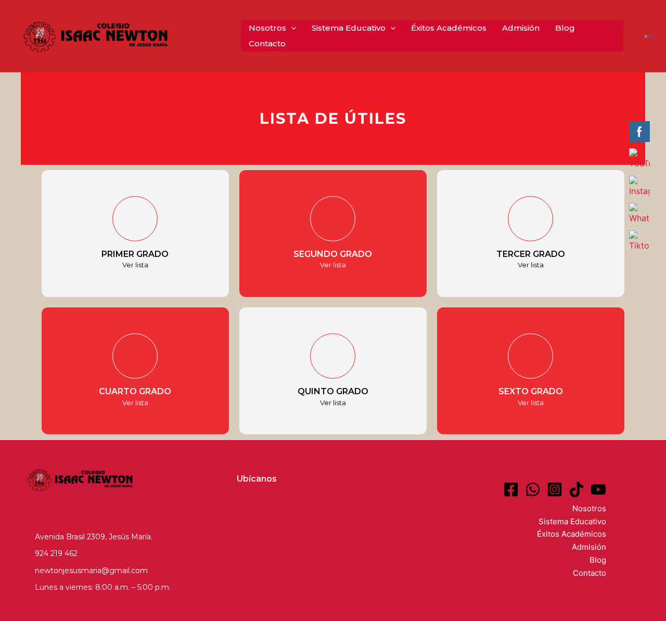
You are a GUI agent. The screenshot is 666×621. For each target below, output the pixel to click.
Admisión (521, 28)
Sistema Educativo (349, 28)
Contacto (267, 43)
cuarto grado (135, 391)
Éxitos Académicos (448, 28)
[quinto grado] (332, 356)
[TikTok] (576, 489)
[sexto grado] (530, 356)
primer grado (135, 254)
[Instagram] (554, 489)
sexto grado (530, 391)
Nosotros (267, 28)
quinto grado (333, 391)
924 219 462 (56, 553)
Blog (565, 28)
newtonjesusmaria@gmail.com (91, 570)
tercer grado (530, 254)
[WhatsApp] (533, 489)
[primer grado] (135, 218)
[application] (291, 28)
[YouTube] (598, 489)
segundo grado (332, 254)
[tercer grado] (530, 218)
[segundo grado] (332, 218)
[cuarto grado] (135, 356)
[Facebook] (511, 489)
